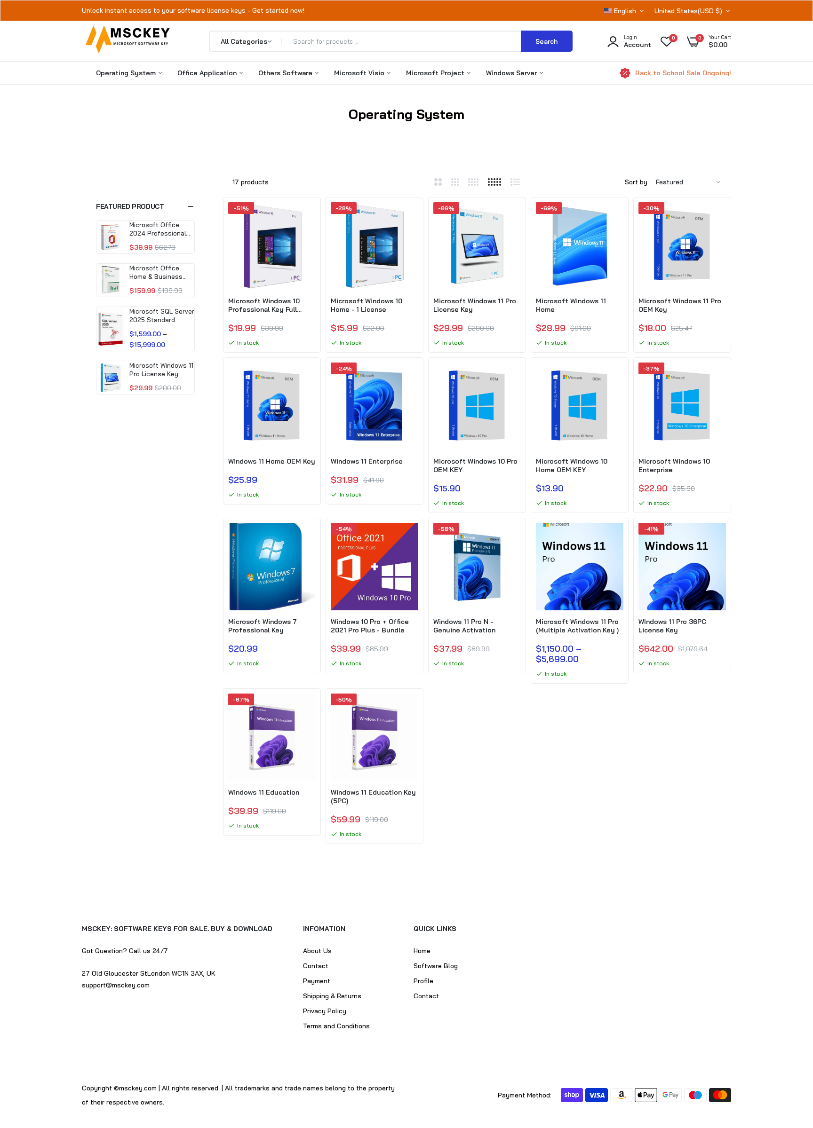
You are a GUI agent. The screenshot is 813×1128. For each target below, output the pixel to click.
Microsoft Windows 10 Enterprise (674, 465)
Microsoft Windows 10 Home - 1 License (366, 305)
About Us (317, 951)
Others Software (286, 73)
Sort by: (637, 182)
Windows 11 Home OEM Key (271, 461)
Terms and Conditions (336, 1026)
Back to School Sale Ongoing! (683, 73)
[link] (307, 217)
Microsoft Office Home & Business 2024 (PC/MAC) (156, 272)
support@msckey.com (116, 985)
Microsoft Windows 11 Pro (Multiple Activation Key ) (577, 625)
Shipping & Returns (332, 996)
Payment (316, 981)
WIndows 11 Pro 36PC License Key (672, 625)
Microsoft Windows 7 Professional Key (262, 625)
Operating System (127, 73)
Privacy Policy (324, 1011)
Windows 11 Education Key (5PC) (373, 796)
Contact (315, 966)
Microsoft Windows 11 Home (571, 305)
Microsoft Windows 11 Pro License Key (161, 370)
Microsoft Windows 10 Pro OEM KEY (475, 465)
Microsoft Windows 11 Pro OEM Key (679, 305)
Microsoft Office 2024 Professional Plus (157, 229)
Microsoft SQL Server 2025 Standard (161, 315)
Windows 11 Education (263, 792)
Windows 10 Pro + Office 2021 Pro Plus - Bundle (370, 625)
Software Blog (436, 966)
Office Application (208, 73)
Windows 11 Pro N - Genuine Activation (464, 625)
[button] (145, 206)
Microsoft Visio (360, 73)
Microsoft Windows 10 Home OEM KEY (571, 465)
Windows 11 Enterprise (367, 461)
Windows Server (512, 73)
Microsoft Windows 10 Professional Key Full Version (264, 305)
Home (375, 126)
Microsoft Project (436, 73)
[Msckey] (128, 41)
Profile (423, 981)
